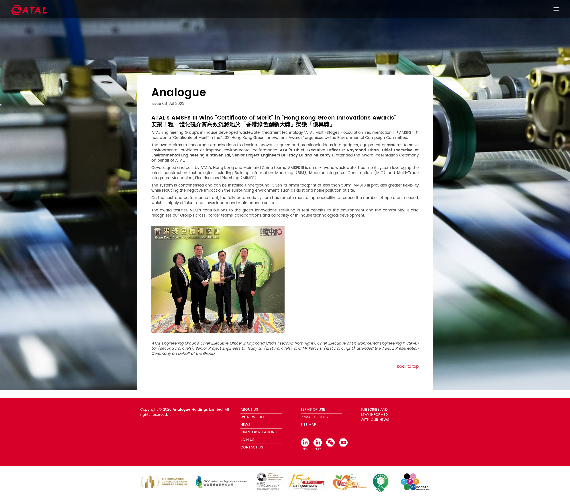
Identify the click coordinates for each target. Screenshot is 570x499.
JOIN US (247, 440)
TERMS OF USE (313, 409)
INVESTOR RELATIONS (258, 432)
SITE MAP (308, 425)
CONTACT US (251, 447)
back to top (408, 366)
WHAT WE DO (252, 417)
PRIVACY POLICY (314, 417)
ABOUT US (249, 409)
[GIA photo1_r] (218, 279)
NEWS (245, 425)
